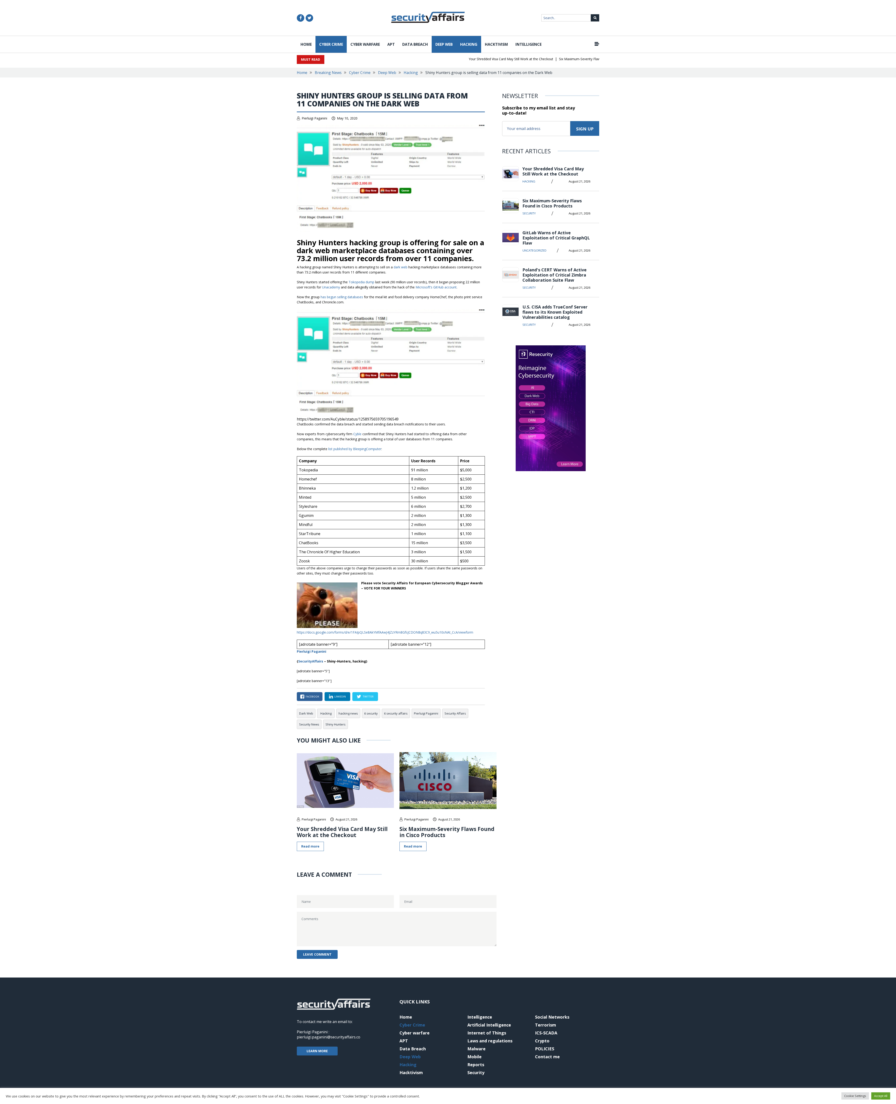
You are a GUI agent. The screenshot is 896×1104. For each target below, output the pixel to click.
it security (371, 713)
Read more (310, 846)
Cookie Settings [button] (855, 1096)
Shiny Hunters (336, 724)
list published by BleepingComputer (354, 449)
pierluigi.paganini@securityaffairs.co (328, 1037)
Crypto (542, 1041)
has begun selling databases (342, 297)
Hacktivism (496, 44)
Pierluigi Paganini (314, 118)
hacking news (348, 713)
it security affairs (396, 713)
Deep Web (444, 44)
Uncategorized (534, 250)
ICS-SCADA (546, 1033)
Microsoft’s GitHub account (436, 287)
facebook (312, 696)
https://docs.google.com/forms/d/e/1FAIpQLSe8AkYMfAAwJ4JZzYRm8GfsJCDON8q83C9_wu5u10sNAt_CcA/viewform (385, 632)
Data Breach (415, 44)
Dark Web (306, 713)
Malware (476, 1048)
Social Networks (552, 1017)
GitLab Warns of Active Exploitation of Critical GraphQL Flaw (556, 238)
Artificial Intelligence (489, 1025)
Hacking (468, 44)
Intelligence (528, 44)
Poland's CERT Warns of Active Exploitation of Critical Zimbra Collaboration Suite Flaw (554, 275)
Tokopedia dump (361, 282)
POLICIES (544, 1048)
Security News (309, 724)
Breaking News (328, 72)
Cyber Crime (331, 44)
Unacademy (331, 287)
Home (306, 44)
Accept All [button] (880, 1096)
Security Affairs (455, 713)
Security (529, 213)
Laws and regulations (489, 1041)
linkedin (340, 696)
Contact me (547, 1056)
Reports (475, 1064)
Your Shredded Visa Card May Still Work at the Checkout (486, 59)
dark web (400, 267)
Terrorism (545, 1025)
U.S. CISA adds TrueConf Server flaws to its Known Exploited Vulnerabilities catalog (555, 312)
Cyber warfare (365, 44)
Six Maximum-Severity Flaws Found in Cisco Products (575, 59)
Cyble (357, 434)
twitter (368, 696)
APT (391, 44)
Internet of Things (486, 1033)
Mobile (474, 1056)
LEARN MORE (317, 1051)
